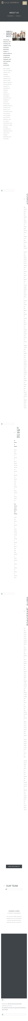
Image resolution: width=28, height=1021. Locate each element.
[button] (25, 3)
